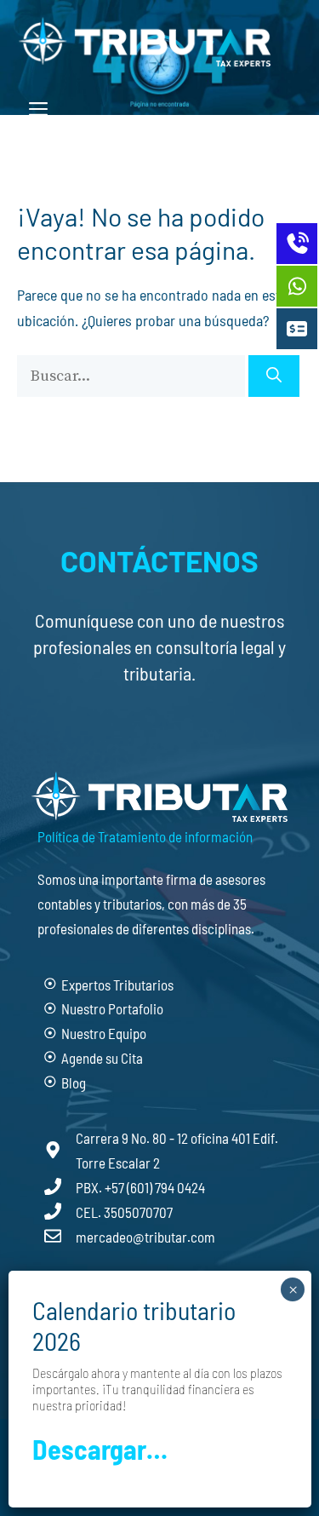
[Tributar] (144, 43)
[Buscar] (273, 376)
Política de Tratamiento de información (145, 836)
